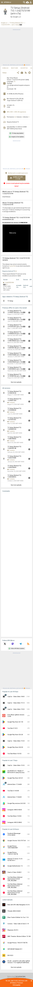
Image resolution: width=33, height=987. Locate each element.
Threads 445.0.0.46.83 (14, 911)
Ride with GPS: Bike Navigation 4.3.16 (19, 905)
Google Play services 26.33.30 (16, 803)
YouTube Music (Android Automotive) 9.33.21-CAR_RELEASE (15, 885)
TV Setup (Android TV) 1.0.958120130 (14, 392)
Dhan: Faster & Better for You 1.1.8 (18, 917)
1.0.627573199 (5, 24)
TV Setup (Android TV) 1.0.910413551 (14, 418)
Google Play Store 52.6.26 (15, 734)
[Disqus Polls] (17, 517)
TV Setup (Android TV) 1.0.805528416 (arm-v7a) (15, 368)
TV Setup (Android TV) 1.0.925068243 (14, 409)
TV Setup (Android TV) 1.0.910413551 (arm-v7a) (15, 325)
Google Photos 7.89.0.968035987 (13, 847)
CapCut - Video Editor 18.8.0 (16, 696)
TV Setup (10, 301)
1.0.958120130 (23, 222)
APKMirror (7, 2)
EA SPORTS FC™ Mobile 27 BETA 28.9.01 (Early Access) (16, 771)
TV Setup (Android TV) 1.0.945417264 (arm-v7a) (15, 311)
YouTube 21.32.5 (12, 728)
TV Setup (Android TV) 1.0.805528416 (14, 476)
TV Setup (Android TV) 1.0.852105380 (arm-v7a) (15, 354)
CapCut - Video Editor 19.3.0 (16, 741)
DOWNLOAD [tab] (5, 68)
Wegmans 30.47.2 (13, 930)
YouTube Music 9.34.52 (14, 816)
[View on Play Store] (22, 73)
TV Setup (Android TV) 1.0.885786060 (14, 438)
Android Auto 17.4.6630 (15, 797)
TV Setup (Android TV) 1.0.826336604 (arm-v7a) (15, 361)
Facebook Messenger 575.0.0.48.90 (14, 834)
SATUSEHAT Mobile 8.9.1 (15, 949)
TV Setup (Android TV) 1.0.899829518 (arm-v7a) (15, 332)
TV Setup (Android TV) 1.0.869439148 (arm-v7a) (15, 347)
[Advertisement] (16, 47)
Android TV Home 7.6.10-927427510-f (15, 859)
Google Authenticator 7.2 (15, 866)
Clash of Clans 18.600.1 (15, 872)
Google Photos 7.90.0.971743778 (13, 853)
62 (15, 117)
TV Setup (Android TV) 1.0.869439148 (14, 447)
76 (14, 81)
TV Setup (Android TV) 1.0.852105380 (14, 457)
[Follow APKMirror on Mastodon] (13, 644)
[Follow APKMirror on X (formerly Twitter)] (5, 644)
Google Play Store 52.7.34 (15, 722)
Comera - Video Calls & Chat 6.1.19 (18, 924)
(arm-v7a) (15, 24)
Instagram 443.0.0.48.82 (15, 822)
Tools (4, 73)
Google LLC (17, 17)
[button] (18, 73)
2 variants (12, 402)
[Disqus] (16, 564)
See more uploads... (16, 382)
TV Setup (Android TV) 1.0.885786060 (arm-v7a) (15, 340)
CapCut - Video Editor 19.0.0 (16, 709)
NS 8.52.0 (10, 955)
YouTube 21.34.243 (13, 791)
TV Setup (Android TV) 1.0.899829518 (14, 428)
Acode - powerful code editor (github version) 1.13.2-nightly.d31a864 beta (19, 961)
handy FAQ (12, 266)
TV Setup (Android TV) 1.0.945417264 (14, 399)
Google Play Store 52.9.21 (15, 778)
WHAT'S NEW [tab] (14, 68)
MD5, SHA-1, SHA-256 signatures (16, 112)
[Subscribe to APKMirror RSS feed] (28, 644)
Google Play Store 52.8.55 (15, 747)
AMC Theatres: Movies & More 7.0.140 (19, 936)
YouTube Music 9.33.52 (14, 753)
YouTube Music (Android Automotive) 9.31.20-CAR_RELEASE (15, 892)
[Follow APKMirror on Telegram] (20, 644)
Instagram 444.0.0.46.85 (15, 810)
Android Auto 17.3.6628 (15, 784)
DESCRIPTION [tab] (24, 68)
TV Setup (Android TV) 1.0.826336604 (14, 466)
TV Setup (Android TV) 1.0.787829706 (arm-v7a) (15, 375)
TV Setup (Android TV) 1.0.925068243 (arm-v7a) (15, 318)
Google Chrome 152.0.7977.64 (17, 840)
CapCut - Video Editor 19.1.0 (16, 703)
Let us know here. (20, 976)
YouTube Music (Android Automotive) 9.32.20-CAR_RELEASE (15, 878)
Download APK (18, 178)
